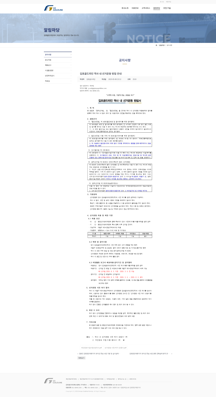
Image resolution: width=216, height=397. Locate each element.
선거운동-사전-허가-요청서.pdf (115, 348)
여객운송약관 (111, 379)
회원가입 (168, 2)
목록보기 (81, 358)
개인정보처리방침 (71, 379)
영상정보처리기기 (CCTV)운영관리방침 (91, 379)
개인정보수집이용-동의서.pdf (91, 348)
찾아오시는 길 (122, 379)
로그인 (162, 2)
